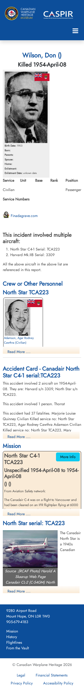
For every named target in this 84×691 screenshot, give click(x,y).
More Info (68, 456)
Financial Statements (51, 675)
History (11, 637)
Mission (12, 631)
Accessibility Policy (58, 683)
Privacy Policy (22, 683)
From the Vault (17, 648)
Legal (21, 675)
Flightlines (14, 642)
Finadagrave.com (24, 215)
